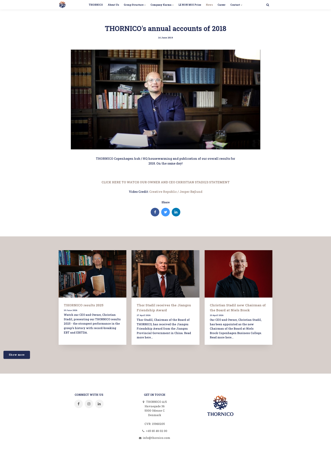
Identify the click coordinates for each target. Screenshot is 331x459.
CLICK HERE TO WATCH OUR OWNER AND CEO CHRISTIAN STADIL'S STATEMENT (166, 182)
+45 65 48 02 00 (156, 431)
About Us (113, 4)
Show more (17, 354)
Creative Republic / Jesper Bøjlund (175, 192)
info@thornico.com (156, 438)
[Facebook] (155, 212)
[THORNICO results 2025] (92, 274)
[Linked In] (176, 212)
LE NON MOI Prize (189, 4)
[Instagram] (89, 404)
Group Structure (134, 4)
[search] (267, 4)
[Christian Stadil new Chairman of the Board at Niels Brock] (238, 274)
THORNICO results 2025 (83, 305)
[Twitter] (165, 212)
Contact (235, 4)
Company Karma (161, 4)
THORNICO (96, 4)
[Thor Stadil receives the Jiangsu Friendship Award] (165, 274)
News (209, 4)
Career (221, 4)
